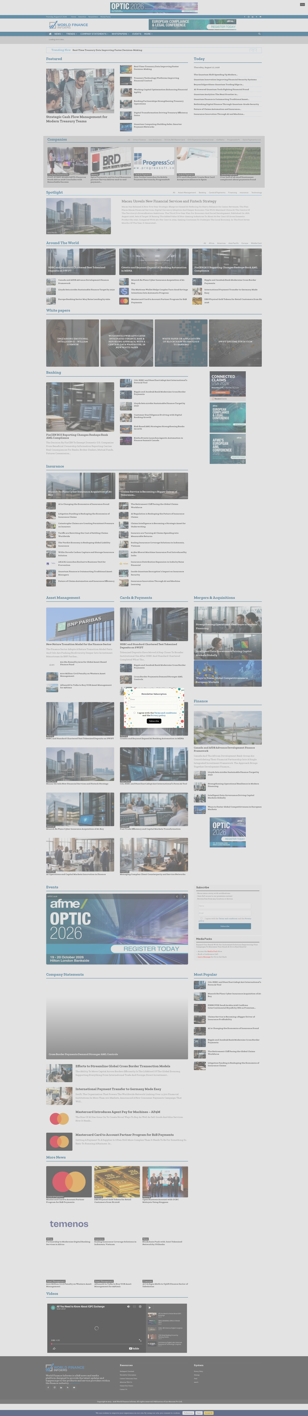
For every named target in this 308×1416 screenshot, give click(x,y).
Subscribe (154, 721)
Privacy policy (158, 715)
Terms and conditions (165, 712)
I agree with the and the (156, 714)
